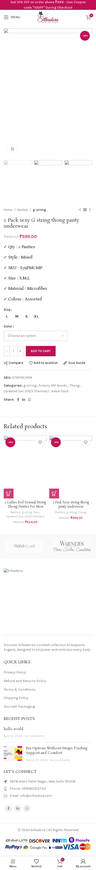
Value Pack (60, 391)
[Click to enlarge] (12, 149)
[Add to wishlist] (40, 442)
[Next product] (89, 209)
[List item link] (48, 788)
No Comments (35, 736)
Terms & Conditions (20, 689)
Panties (23, 210)
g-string (39, 210)
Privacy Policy (15, 672)
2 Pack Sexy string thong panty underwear (71, 504)
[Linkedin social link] (24, 399)
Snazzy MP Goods (53, 385)
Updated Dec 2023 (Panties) (26, 391)
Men (36, 512)
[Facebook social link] (18, 399)
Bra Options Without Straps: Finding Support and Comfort (57, 751)
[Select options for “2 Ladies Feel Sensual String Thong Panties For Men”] (9, 493)
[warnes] (72, 546)
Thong (74, 385)
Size (7, 309)
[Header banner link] (48, 5)
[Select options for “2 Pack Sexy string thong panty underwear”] (54, 493)
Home (8, 210)
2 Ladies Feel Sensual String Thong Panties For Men (25, 504)
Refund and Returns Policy (25, 681)
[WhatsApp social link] (29, 399)
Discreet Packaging (19, 706)
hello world (13, 729)
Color (8, 326)
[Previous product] (80, 209)
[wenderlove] (24, 546)
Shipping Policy (16, 698)
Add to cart (41, 351)
